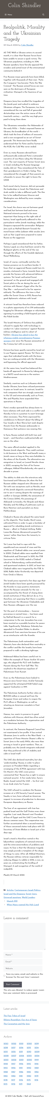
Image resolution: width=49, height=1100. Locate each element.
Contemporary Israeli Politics (27, 890)
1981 (21, 1076)
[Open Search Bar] (43, 14)
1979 (36, 1076)
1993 (6, 1068)
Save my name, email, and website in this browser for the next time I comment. (24, 975)
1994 (36, 1064)
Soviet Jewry (31, 894)
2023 (6, 1044)
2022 (13, 1044)
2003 (6, 1060)
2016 (21, 1048)
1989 (36, 1068)
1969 (29, 1084)
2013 (6, 1052)
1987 (13, 1072)
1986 (21, 1072)
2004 (36, 1056)
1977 (13, 1080)
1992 (13, 1068)
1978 (5, 1080)
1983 (6, 1076)
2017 (13, 1048)
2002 (13, 1060)
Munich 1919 (12, 901)
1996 (21, 1064)
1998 (6, 1064)
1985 (29, 1072)
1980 (29, 1076)
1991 (21, 1068)
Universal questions (12, 897)
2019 (36, 1044)
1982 (13, 1076)
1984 (36, 1072)
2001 (21, 1060)
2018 (6, 1048)
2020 (29, 1044)
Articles (10, 890)
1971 (20, 1084)
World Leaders (28, 897)
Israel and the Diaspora (14, 894)
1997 (13, 1064)
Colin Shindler (24, 5)
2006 (21, 1056)
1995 (29, 1064)
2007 (13, 1056)
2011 (21, 1052)
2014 (36, 1048)
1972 (13, 1084)
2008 (6, 1056)
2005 (29, 1056)
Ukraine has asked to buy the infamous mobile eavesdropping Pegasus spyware (22, 338)
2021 (21, 1044)
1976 (21, 1080)
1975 (29, 1080)
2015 (29, 1048)
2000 (29, 1060)
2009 (36, 1052)
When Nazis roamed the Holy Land (23, 905)
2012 (13, 1052)
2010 (29, 1052)
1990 (29, 1068)
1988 (6, 1072)
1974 (36, 1080)
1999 (36, 1060)
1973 (5, 1084)
